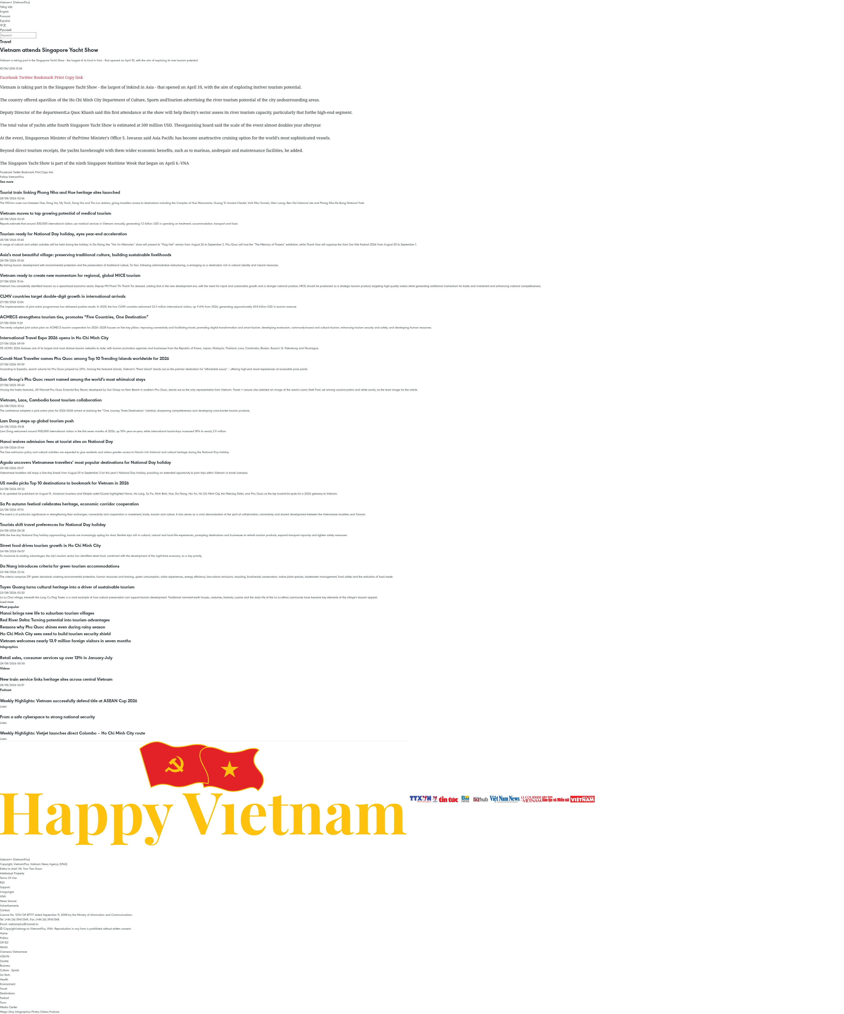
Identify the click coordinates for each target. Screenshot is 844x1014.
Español (5, 21)
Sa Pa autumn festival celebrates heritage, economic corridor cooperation (69, 504)
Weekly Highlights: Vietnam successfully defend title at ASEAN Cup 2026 (68, 701)
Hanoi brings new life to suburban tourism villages (47, 613)
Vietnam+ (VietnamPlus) (15, 2)
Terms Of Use (8, 878)
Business (5, 965)
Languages (7, 892)
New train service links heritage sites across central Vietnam (56, 679)
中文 (3, 25)
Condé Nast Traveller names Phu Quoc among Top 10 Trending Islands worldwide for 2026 (84, 358)
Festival (4, 998)
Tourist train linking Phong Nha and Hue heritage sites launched (60, 192)
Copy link (74, 77)
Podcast (5, 690)
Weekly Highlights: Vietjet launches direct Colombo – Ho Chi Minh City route (72, 733)
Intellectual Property (12, 873)
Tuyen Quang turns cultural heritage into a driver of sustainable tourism (67, 587)
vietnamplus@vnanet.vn (23, 924)
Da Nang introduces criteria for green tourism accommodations (59, 566)
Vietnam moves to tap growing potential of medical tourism (55, 213)
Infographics (9, 647)
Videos (5, 668)
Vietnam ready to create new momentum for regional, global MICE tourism (70, 275)
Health (4, 979)
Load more (7, 602)
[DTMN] (556, 799)
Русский (5, 30)
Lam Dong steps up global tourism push (37, 421)
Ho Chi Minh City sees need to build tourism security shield (55, 634)
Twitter (26, 77)
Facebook (9, 77)
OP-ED (4, 942)
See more (6, 182)
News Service (8, 901)
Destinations (7, 993)
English (4, 11)
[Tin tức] (448, 799)
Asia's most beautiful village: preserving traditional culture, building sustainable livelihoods (85, 255)
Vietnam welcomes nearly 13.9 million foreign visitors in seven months (65, 641)
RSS (2, 882)
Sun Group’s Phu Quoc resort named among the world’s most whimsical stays (72, 379)
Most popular (9, 607)
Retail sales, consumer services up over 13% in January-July (56, 657)
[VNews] (435, 799)
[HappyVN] (205, 799)
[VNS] (505, 799)
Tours (3, 1002)
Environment (7, 984)
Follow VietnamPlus (12, 177)
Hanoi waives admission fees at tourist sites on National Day (56, 441)
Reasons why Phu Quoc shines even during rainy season (52, 627)
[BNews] (466, 799)
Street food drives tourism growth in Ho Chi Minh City (50, 545)
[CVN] (531, 799)
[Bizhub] (481, 799)
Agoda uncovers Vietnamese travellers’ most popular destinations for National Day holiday (85, 462)
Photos (35, 1012)
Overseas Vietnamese (13, 952)
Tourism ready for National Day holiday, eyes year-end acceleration (63, 234)
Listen (3, 706)
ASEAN (4, 956)
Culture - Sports (9, 970)
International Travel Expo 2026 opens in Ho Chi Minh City (54, 338)
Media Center (8, 1007)
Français (5, 16)
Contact (4, 910)
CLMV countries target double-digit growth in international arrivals (63, 296)
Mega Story (7, 1012)
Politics (4, 938)
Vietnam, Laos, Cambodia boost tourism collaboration (51, 400)
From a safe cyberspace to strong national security (47, 717)
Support (5, 887)
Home (3, 933)
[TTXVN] (421, 799)
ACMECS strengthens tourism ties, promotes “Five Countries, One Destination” (74, 317)
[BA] (582, 799)
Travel (5, 41)
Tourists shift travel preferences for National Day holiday (53, 524)
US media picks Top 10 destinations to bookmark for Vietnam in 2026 (64, 483)
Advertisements (9, 905)
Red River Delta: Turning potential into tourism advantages (55, 620)
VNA (3, 896)
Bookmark (43, 77)
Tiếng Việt (6, 7)
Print (59, 77)
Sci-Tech (5, 975)
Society (4, 961)
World (3, 947)
